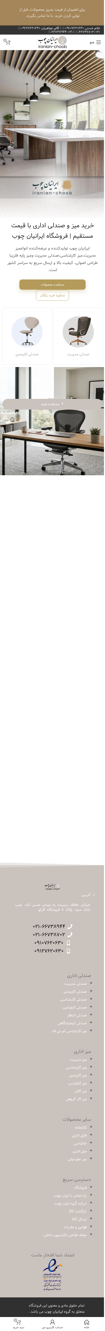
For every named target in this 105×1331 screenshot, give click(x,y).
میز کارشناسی (76, 1067)
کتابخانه (81, 1128)
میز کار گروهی (76, 1099)
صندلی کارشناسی (73, 1000)
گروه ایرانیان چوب (57, 1312)
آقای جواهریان (40, 28)
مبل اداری (80, 1151)
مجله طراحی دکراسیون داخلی (65, 1235)
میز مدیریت (78, 1060)
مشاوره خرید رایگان (52, 295)
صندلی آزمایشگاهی (72, 1023)
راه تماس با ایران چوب (70, 1196)
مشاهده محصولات (52, 284)
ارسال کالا (79, 1219)
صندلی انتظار (77, 1015)
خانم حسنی (82, 28)
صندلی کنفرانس (75, 1007)
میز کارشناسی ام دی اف (69, 1031)
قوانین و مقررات (75, 1227)
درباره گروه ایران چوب (70, 1203)
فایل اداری (79, 1135)
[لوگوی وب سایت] (52, 42)
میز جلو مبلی (77, 1159)
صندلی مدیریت (75, 984)
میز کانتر (80, 1091)
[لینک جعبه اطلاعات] (78, 336)
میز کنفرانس (77, 1083)
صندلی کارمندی (75, 992)
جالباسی (80, 1143)
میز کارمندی (78, 1075)
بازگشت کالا (78, 1211)
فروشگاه (80, 1188)
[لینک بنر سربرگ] (52, 12)
